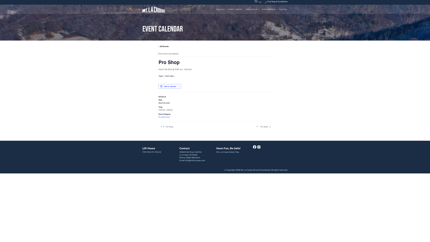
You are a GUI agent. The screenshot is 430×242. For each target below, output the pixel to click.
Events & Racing (268, 9)
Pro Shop (282, 9)
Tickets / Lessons (234, 9)
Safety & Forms (252, 9)
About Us (220, 9)
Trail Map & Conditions (277, 2)
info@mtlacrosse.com (195, 161)
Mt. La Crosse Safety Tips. (227, 152)
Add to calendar (170, 86)
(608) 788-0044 (193, 158)
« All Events (164, 46)
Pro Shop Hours (164, 117)
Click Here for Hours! (151, 152)
